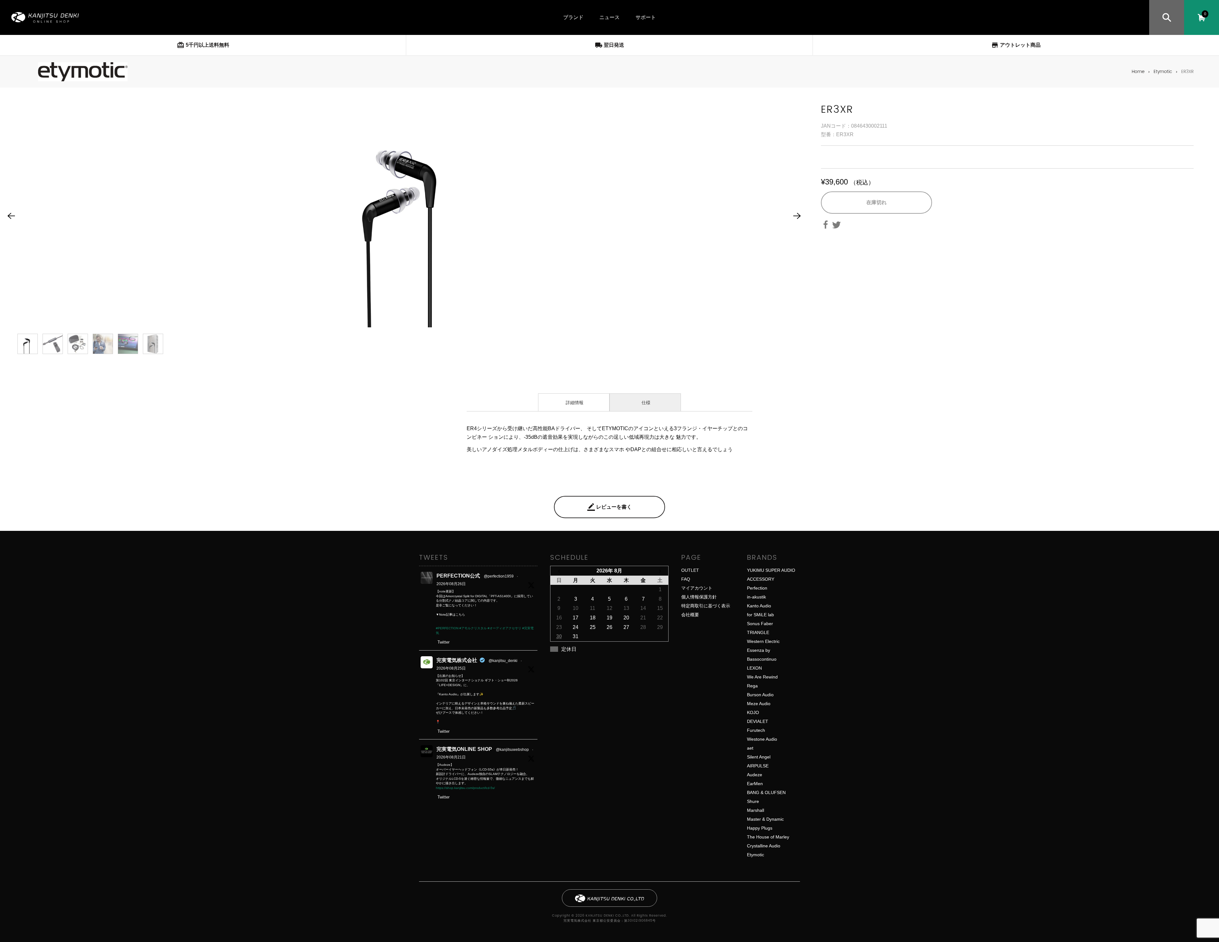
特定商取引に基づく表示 (705, 605)
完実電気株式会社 (456, 660)
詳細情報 (573, 402)
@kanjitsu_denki (503, 660)
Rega (752, 685)
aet (750, 748)
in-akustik (756, 596)
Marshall (755, 810)
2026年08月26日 (451, 584)
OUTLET (690, 570)
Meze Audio (758, 703)
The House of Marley (768, 836)
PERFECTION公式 (458, 575)
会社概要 (690, 614)
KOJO (753, 712)
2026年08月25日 (451, 668)
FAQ (685, 579)
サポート (646, 17)
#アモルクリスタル (473, 628)
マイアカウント (696, 588)
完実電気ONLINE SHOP (464, 749)
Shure (753, 801)
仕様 (645, 402)
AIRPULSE (758, 765)
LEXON (754, 668)
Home (1138, 71)
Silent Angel (758, 756)
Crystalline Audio (763, 845)
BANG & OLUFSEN (766, 792)
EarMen (755, 783)
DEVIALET (757, 721)
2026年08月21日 (451, 757)
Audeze (754, 774)
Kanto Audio (759, 605)
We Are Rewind (762, 676)
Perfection (757, 588)
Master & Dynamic (765, 819)
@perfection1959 (499, 576)
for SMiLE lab (760, 614)
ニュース (609, 17)
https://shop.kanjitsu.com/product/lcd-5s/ (465, 788)
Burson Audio (760, 694)
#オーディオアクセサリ (504, 628)
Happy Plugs (759, 828)
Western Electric (763, 641)
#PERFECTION (447, 628)
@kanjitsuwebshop (512, 749)
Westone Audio (762, 739)
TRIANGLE (758, 632)
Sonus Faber (760, 623)
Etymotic (1163, 71)
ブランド (573, 17)
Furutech (756, 730)
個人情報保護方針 (699, 596)
